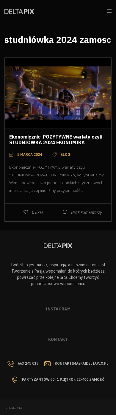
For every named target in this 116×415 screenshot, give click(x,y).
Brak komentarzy (86, 212)
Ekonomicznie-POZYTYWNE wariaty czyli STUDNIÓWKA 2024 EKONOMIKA (55, 139)
